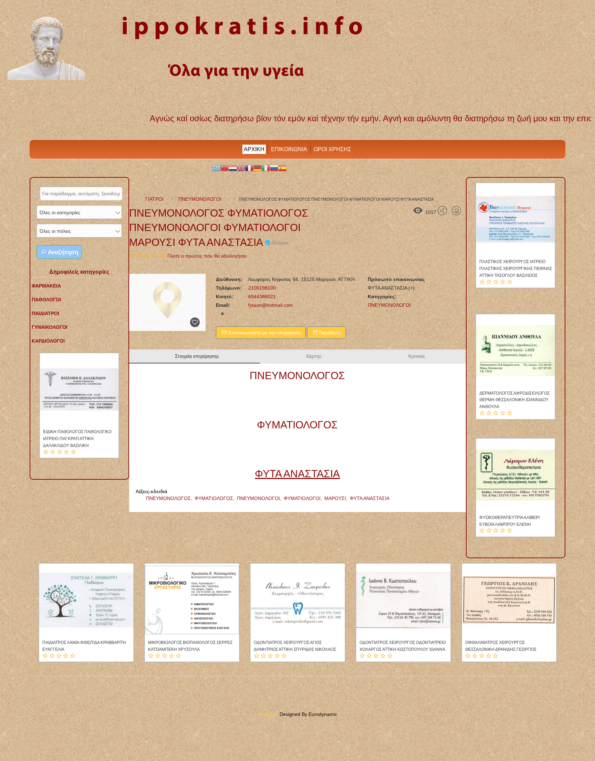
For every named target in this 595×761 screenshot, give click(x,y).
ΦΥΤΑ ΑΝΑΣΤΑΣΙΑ (369, 498)
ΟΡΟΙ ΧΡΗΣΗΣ (332, 149)
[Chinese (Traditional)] (224, 167)
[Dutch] (233, 167)
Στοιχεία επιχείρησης (197, 356)
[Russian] (274, 167)
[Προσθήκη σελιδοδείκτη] (195, 322)
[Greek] (216, 167)
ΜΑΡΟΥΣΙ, (336, 498)
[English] (241, 167)
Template (268, 714)
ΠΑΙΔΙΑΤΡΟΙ (45, 313)
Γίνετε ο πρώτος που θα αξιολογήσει (206, 256)
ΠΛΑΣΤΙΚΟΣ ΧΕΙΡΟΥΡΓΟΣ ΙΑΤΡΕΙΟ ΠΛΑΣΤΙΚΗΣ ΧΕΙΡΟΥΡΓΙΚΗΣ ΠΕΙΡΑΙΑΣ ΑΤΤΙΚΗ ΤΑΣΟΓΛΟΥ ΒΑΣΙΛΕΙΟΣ (515, 268)
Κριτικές (416, 356)
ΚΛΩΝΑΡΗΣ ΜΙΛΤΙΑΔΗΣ (65, 431)
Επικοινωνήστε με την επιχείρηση (264, 332)
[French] (249, 167)
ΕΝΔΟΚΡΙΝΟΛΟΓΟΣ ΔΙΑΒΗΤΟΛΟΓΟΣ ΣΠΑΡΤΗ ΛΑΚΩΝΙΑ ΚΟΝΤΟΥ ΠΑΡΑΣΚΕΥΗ (514, 400)
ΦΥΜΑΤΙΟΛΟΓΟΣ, (215, 498)
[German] (257, 167)
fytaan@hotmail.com (270, 305)
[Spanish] (282, 167)
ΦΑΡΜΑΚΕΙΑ (46, 286)
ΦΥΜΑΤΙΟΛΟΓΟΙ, (303, 498)
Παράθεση (330, 332)
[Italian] (266, 167)
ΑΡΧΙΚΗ (254, 149)
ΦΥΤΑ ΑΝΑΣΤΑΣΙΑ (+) (391, 288)
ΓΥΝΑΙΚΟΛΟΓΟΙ (49, 327)
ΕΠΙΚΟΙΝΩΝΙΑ (289, 149)
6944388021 (261, 296)
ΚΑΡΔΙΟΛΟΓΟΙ (48, 341)
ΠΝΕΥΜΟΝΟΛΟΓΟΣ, (170, 498)
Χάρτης (314, 356)
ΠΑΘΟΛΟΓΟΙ (46, 299)
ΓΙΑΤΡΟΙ (154, 199)
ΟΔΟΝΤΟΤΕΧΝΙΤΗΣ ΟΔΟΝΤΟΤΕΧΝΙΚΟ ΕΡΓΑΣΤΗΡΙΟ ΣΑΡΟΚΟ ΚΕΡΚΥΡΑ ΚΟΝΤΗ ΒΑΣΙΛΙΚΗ (515, 524)
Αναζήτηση (62, 252)
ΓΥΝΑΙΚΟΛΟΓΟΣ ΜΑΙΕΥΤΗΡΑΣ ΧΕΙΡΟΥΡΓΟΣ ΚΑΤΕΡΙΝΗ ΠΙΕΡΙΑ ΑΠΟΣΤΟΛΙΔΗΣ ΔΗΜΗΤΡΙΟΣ (296, 649)
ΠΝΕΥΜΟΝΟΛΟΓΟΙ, (260, 498)
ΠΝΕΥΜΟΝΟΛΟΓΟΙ (199, 199)
